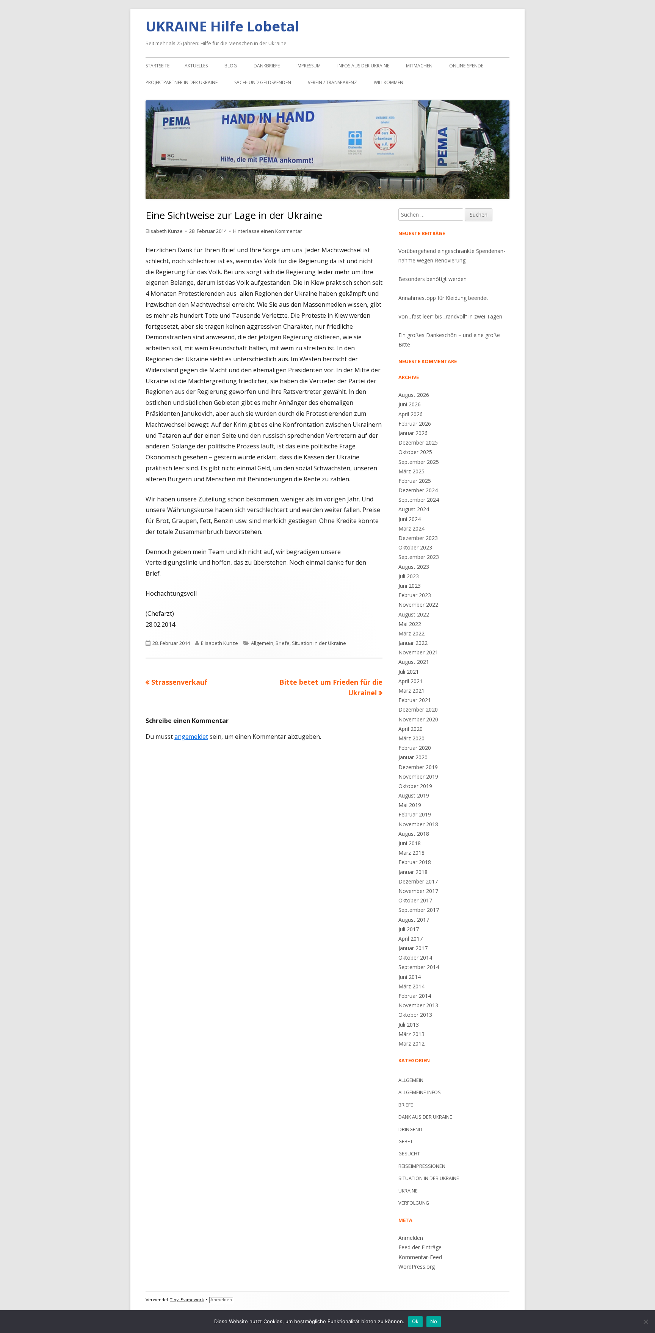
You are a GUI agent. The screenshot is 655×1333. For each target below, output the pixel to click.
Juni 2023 (409, 585)
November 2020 (418, 719)
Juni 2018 (409, 843)
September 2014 (418, 967)
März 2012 (411, 1043)
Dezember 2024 (418, 490)
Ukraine (408, 1191)
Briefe (283, 643)
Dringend (410, 1129)
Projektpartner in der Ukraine (182, 82)
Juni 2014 (409, 976)
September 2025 (418, 461)
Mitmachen (419, 65)
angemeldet (191, 736)
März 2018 (411, 852)
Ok (415, 1321)
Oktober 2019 (415, 786)
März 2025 (411, 471)
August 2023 (413, 566)
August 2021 (413, 661)
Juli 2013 (408, 1024)
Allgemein (262, 643)
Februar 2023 (414, 595)
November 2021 (418, 652)
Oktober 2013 (415, 1014)
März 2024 (411, 528)
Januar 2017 (413, 948)
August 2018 (413, 833)
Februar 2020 (414, 747)
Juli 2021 (408, 671)
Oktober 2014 (415, 957)
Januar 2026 (413, 433)
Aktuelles (196, 65)
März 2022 (411, 633)
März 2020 (411, 738)
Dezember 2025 (418, 442)
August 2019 (413, 795)
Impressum (308, 65)
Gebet (405, 1141)
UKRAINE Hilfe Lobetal (222, 26)
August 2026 (413, 394)
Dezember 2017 (418, 881)
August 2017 (413, 919)
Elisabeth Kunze (164, 231)
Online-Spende (466, 65)
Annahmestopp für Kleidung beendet (443, 297)
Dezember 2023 (418, 538)
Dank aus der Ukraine (425, 1117)
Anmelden (410, 1237)
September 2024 (418, 499)
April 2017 (410, 938)
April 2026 (410, 414)
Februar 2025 (414, 480)
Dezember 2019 (418, 767)
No (433, 1321)
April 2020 (410, 728)
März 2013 (411, 1034)
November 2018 (418, 824)
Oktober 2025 (415, 452)
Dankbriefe (267, 65)
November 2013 (418, 1005)
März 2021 (411, 690)
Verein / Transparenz (332, 82)
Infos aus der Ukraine (363, 65)
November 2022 (418, 604)
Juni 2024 (409, 519)
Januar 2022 (413, 642)
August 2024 (413, 509)
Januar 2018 (413, 872)
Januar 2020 (413, 757)
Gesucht (409, 1153)
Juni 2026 (409, 404)
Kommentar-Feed (420, 1257)
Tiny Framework (187, 1299)
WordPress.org (416, 1266)
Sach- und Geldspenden (262, 82)
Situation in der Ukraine (319, 643)
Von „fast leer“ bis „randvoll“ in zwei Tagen (450, 316)
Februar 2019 (414, 814)
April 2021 (410, 681)
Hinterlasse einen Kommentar (267, 231)
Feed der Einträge (420, 1247)
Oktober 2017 (415, 900)
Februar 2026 (414, 423)
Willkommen (388, 82)
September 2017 (418, 909)
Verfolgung (413, 1203)
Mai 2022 (409, 623)
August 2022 (413, 614)
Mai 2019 (409, 805)
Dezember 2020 (418, 709)
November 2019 (418, 776)
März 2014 (411, 986)
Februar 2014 (414, 995)
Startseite (157, 65)
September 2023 (418, 556)
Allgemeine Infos (419, 1092)
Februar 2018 (414, 862)
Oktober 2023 (415, 547)
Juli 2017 (408, 929)
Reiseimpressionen (421, 1166)
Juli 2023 (408, 576)
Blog (230, 65)
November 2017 (418, 890)
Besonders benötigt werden (432, 279)
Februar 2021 (414, 700)
